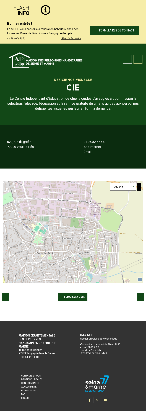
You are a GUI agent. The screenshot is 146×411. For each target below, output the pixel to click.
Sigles (25, 398)
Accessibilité (28, 386)
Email (87, 152)
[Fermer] (140, 6)
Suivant (140, 296)
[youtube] (105, 400)
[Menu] (138, 59)
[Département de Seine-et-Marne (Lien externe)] (97, 391)
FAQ (23, 394)
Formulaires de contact (116, 30)
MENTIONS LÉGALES (32, 379)
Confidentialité (30, 383)
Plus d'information (71, 38)
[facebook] (89, 400)
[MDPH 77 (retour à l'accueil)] (46, 59)
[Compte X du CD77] (97, 400)
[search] (127, 59)
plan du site (28, 390)
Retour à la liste (74, 296)
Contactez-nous (31, 375)
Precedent (5, 296)
